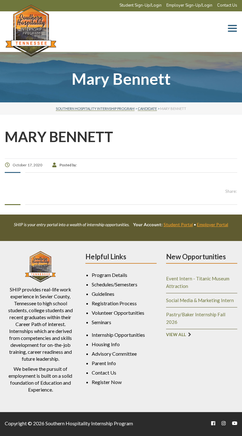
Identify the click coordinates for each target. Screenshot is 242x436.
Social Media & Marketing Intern (200, 300)
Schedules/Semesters (114, 284)
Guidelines (103, 294)
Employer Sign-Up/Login (189, 5)
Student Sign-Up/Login (140, 5)
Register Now (107, 382)
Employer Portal (212, 224)
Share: (231, 191)
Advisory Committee (114, 354)
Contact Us (227, 5)
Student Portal (178, 224)
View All (176, 334)
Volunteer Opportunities (118, 313)
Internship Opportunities (118, 335)
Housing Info (106, 344)
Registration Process (114, 303)
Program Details (109, 275)
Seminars (101, 322)
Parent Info (104, 363)
